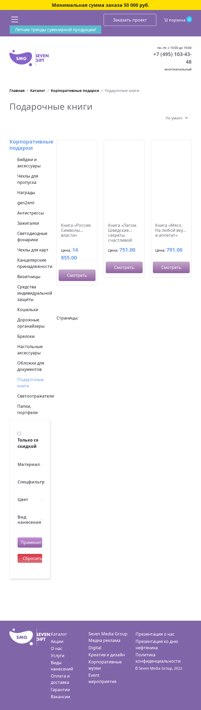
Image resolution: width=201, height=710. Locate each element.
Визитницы (28, 276)
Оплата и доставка (60, 679)
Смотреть (77, 275)
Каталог (59, 634)
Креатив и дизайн (106, 655)
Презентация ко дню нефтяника (157, 645)
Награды (26, 192)
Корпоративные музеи (105, 665)
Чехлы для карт (32, 250)
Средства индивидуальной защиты (34, 293)
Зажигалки (28, 223)
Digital (94, 648)
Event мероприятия (102, 678)
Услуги (57, 655)
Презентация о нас (155, 634)
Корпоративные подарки (31, 144)
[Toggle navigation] (14, 19)
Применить (31, 542)
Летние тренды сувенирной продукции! (55, 29)
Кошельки (27, 309)
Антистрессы (30, 213)
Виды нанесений (62, 666)
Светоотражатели (35, 396)
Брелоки (26, 336)
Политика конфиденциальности (158, 658)
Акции (57, 641)
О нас (56, 648)
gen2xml (25, 203)
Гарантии (60, 689)
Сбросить (32, 558)
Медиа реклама (104, 640)
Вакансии (60, 697)
